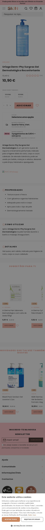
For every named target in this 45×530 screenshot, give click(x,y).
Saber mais (32, 515)
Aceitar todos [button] (11, 519)
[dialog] (22, 511)
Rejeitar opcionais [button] (32, 519)
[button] (22, 525)
